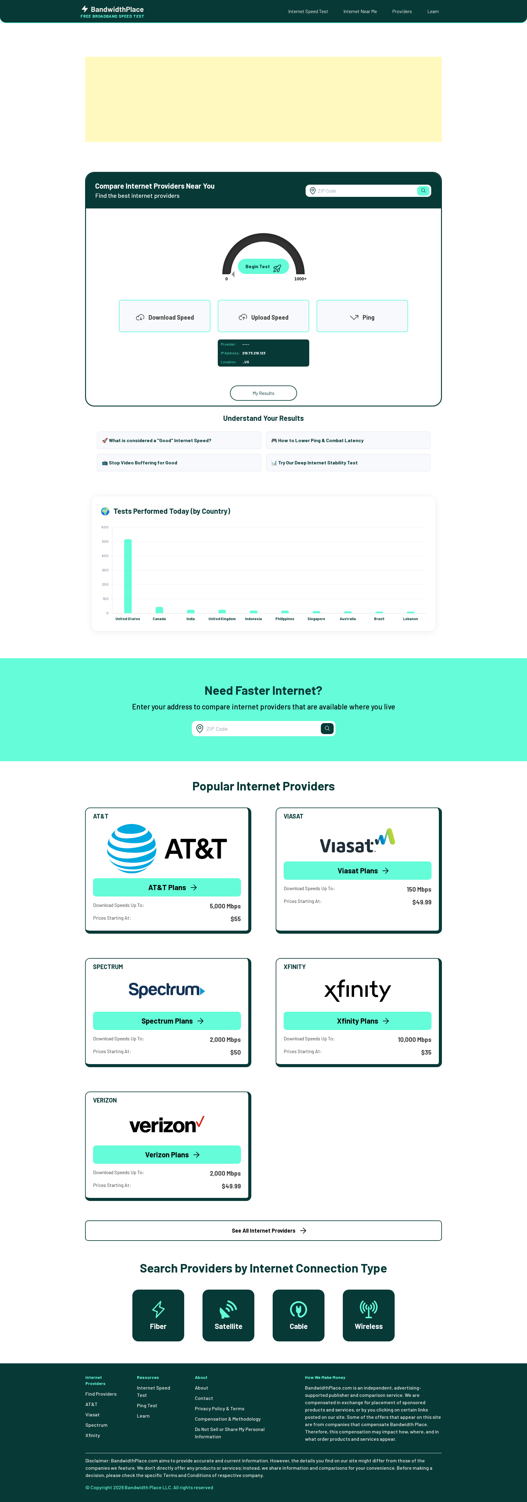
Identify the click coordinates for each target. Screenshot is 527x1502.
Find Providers (101, 1394)
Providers (402, 11)
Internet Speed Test (308, 11)
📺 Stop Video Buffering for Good (139, 462)
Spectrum (96, 1425)
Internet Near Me (360, 11)
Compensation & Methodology (228, 1419)
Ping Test (147, 1405)
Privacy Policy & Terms (219, 1408)
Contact (204, 1398)
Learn (433, 11)
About (201, 1387)
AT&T (91, 1404)
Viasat (92, 1414)
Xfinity (92, 1435)
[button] (423, 191)
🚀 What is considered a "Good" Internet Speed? (156, 440)
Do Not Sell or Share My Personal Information (230, 1432)
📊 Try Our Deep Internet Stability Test (314, 462)
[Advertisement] (263, 99)
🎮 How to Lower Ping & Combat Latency (317, 440)
